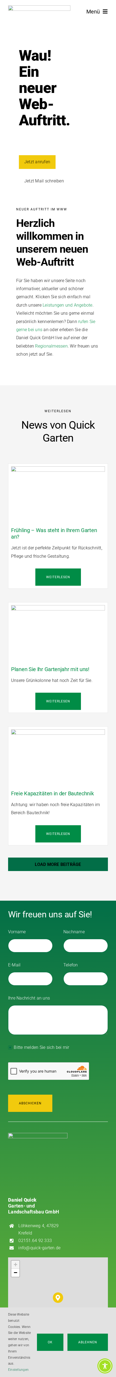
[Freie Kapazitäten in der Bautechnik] (58, 733)
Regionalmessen (51, 346)
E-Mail (14, 964)
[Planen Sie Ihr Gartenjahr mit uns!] (58, 609)
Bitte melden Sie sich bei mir (41, 1047)
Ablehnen (87, 1342)
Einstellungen (18, 1370)
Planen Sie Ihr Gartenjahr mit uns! (50, 669)
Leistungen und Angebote (68, 305)
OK (50, 1342)
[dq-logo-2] (39, 7)
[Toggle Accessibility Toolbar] (105, 1366)
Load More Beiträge (58, 864)
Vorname (17, 931)
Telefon (70, 964)
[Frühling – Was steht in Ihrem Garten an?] (58, 470)
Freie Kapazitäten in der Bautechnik (52, 793)
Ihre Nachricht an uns (29, 998)
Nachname (74, 931)
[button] (58, 1297)
